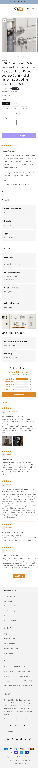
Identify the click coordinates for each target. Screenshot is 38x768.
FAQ (5, 634)
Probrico (11, 757)
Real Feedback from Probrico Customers (18, 686)
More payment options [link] (19, 141)
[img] (7, 408)
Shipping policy (25, 760)
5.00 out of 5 (24, 372)
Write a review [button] (18, 394)
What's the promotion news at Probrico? (18, 681)
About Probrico (9, 596)
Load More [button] (19, 576)
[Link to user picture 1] (7, 441)
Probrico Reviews (10, 620)
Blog (5, 615)
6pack (26, 108)
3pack (26, 103)
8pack (7, 113)
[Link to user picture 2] (18, 441)
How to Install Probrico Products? (16, 666)
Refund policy (19, 757)
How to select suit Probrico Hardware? (17, 671)
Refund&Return (9, 643)
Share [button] (6, 191)
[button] (4, 9)
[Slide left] (14, 56)
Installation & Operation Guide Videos (17, 676)
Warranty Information (11, 648)
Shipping (4, 91)
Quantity (4, 118)
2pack (16, 103)
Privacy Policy (8, 653)
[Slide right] (23, 56)
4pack (7, 108)
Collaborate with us (11, 606)
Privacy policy (29, 757)
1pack (7, 103)
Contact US (8, 601)
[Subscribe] (29, 731)
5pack (16, 108)
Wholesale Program (11, 611)
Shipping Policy (9, 639)
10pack (17, 113)
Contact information (20, 763)
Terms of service (14, 760)
